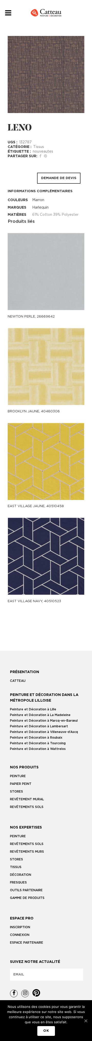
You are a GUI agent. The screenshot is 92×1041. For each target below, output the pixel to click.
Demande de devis (58, 178)
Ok (46, 1031)
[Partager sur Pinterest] (45, 156)
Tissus (38, 147)
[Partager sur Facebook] (40, 156)
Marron (38, 200)
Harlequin (40, 207)
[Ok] (85, 1020)
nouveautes (43, 151)
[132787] (46, 74)
